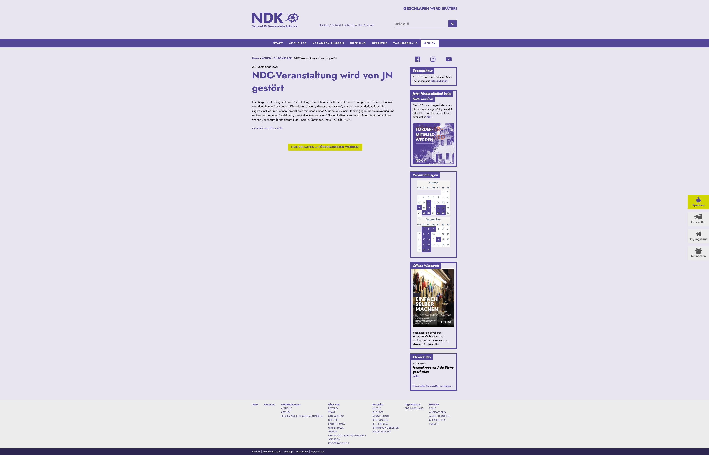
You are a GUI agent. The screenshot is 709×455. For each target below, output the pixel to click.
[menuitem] (278, 43)
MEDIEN (430, 43)
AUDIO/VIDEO (437, 412)
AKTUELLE (286, 408)
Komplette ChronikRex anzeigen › (433, 386)
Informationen (439, 81)
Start (278, 43)
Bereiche (380, 43)
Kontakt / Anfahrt (330, 25)
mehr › (416, 376)
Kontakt (256, 451)
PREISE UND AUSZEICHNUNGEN (347, 435)
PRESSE (433, 424)
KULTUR (376, 408)
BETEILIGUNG (380, 424)
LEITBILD (333, 408)
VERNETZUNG (380, 416)
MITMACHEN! (336, 416)
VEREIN (332, 431)
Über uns (358, 43)
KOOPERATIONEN (338, 443)
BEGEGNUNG (380, 420)
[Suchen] (452, 23)
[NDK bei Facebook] (417, 59)
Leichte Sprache (352, 25)
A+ (372, 25)
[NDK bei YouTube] (449, 59)
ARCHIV (285, 412)
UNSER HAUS (336, 428)
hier (429, 117)
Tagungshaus (405, 43)
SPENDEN (334, 439)
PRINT (432, 408)
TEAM (331, 412)
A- (365, 25)
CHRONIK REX (283, 58)
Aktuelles (298, 43)
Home (255, 58)
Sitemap (288, 451)
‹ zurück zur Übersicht (267, 128)
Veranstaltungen (328, 43)
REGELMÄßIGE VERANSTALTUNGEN (301, 416)
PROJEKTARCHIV (381, 431)
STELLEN (333, 420)
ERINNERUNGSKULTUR (385, 428)
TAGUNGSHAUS (414, 408)
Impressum (302, 451)
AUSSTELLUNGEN (439, 416)
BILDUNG (377, 412)
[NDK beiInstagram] (432, 59)
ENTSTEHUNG (336, 424)
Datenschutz (317, 451)
